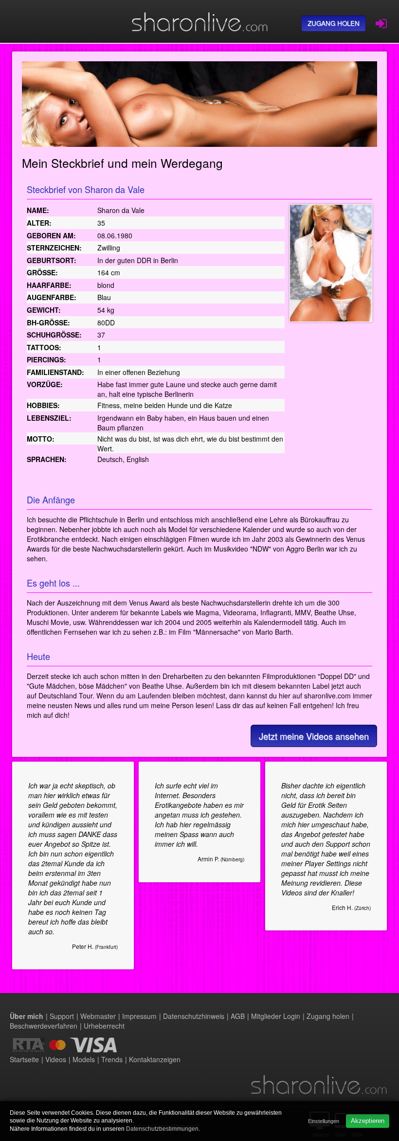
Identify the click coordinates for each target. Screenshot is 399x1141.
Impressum (139, 1016)
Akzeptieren (367, 1120)
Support (62, 1016)
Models (84, 1059)
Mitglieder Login (275, 1016)
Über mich (26, 1016)
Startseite (24, 1059)
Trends (112, 1059)
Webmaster (98, 1016)
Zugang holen (334, 23)
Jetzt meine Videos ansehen (314, 736)
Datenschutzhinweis (193, 1016)
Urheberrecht (104, 1026)
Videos (55, 1059)
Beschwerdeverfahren (43, 1026)
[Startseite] (199, 22)
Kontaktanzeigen (155, 1059)
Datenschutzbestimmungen (162, 1128)
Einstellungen (323, 1121)
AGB (238, 1016)
